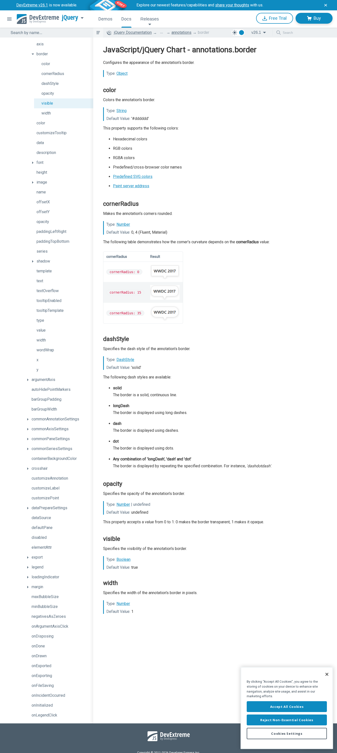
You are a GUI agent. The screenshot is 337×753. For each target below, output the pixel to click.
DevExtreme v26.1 (32, 5)
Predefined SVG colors (132, 176)
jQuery (70, 17)
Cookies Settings (286, 733)
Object (122, 73)
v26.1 (256, 32)
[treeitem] (61, 44)
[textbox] (49, 33)
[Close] (326, 674)
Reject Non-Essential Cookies (286, 720)
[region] (287, 708)
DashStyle (125, 359)
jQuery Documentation (133, 32)
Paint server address (131, 186)
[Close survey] (326, 5)
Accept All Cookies (287, 706)
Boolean (123, 559)
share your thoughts (232, 5)
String (121, 110)
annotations (181, 32)
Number (123, 224)
